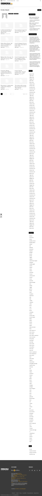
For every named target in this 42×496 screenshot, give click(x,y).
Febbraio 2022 (32, 163)
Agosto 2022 (31, 153)
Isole (30, 297)
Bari (30, 245)
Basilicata (31, 247)
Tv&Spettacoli (31, 433)
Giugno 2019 (31, 203)
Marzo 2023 (31, 142)
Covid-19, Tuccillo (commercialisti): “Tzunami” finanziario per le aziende (20, 72)
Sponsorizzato (32, 398)
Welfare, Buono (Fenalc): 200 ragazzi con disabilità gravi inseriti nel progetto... (6, 44)
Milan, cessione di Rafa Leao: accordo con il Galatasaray (34, 18)
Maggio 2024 (31, 118)
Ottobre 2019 (31, 196)
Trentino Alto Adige (32, 429)
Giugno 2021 (31, 176)
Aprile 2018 (31, 226)
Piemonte (31, 366)
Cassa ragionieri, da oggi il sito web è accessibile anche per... (21, 30)
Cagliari (30, 257)
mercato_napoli (32, 317)
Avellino (30, 244)
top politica (31, 419)
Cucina (30, 279)
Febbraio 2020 (32, 190)
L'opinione (31, 302)
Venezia (30, 439)
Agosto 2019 (31, 200)
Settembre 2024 (32, 112)
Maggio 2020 (31, 185)
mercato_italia (31, 315)
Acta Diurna (31, 237)
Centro (30, 269)
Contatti (17, 493)
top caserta (31, 410)
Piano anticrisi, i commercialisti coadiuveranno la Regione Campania (7, 86)
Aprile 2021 (31, 180)
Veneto (30, 438)
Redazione (13, 493)
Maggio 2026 (31, 78)
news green (31, 340)
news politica (31, 347)
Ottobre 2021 (31, 170)
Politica (30, 371)
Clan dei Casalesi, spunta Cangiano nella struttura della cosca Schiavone (34, 50)
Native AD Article (32, 327)
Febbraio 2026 (32, 83)
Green (30, 292)
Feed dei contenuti (32, 450)
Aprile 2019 (31, 206)
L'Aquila (30, 300)
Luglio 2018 (31, 221)
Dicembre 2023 (32, 127)
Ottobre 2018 (31, 216)
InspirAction (31, 295)
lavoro (30, 305)
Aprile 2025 (31, 100)
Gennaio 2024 (31, 125)
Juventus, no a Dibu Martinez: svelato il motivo (34, 21)
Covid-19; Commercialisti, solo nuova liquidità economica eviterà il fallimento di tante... (21, 58)
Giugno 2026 (31, 77)
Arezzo (30, 239)
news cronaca (31, 332)
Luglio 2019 (31, 201)
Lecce (30, 308)
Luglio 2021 (31, 175)
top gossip (31, 413)
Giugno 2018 (31, 223)
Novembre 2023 (32, 128)
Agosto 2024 (31, 113)
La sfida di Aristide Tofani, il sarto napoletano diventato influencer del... (6, 31)
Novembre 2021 (32, 168)
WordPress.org (32, 454)
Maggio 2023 (31, 138)
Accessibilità (24, 493)
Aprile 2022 (31, 160)
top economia (31, 411)
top (30, 408)
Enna (30, 284)
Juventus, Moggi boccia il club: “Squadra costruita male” (34, 29)
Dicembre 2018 (32, 213)
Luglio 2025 (31, 95)
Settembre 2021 (32, 171)
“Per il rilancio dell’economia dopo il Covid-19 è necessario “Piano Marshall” (20, 86)
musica (30, 323)
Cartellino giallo (32, 264)
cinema (30, 270)
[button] (40, 0)
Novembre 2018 (32, 214)
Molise (30, 320)
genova (30, 288)
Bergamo (31, 250)
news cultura (31, 333)
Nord (30, 356)
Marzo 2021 (31, 181)
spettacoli (31, 396)
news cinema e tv (32, 330)
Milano (30, 318)
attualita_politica (32, 242)
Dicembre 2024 (32, 107)
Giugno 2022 (31, 156)
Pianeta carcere (32, 365)
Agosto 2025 (31, 93)
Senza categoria (32, 388)
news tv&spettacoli (32, 353)
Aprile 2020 (31, 186)
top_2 (30, 424)
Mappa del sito (36, 493)
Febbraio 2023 (32, 143)
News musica (31, 345)
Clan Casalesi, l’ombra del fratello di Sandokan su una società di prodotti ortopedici (34, 38)
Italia (30, 298)
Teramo (30, 406)
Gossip (30, 290)
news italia (31, 342)
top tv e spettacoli (32, 423)
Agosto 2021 (31, 173)
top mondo (31, 416)
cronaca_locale (32, 275)
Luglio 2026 (31, 75)
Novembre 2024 (32, 108)
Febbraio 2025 (32, 103)
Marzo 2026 (31, 82)
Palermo (30, 360)
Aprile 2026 (31, 80)
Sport (30, 400)
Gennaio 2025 (31, 105)
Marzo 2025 (31, 102)
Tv (29, 431)
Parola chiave (31, 361)
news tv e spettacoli (32, 352)
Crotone (30, 277)
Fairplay (30, 285)
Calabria (30, 259)
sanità (30, 383)
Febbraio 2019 (32, 209)
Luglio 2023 (31, 135)
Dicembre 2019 (32, 193)
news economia (32, 337)
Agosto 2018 (31, 219)
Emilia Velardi (3, 33)
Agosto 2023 (31, 133)
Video (30, 441)
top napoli (31, 418)
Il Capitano (31, 293)
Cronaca (30, 274)
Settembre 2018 (32, 218)
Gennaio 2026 (31, 85)
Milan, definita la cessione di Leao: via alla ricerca (35, 26)
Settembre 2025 (32, 92)
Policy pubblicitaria (30, 493)
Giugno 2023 (31, 137)
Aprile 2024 (31, 120)
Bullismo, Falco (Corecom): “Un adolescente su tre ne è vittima (7, 57)
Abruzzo (30, 235)
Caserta (30, 265)
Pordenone (31, 373)
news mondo (31, 343)
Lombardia (31, 312)
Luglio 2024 (31, 115)
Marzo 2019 (31, 208)
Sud (30, 401)
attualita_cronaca (32, 240)
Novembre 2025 (32, 88)
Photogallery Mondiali (33, 363)
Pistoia (30, 370)
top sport (31, 421)
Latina (30, 303)
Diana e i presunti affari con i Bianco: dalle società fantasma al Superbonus (34, 41)
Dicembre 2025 (32, 87)
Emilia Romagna (32, 282)
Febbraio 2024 (32, 123)
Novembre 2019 (32, 195)
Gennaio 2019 (31, 211)
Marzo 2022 (31, 161)
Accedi (18, 0)
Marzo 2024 (31, 122)
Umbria (30, 434)
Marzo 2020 (31, 188)
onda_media (31, 358)
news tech (31, 350)
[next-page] (13, 94)
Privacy (20, 493)
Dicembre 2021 (32, 166)
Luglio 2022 (31, 155)
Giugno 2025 (31, 97)
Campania (31, 262)
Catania (30, 267)
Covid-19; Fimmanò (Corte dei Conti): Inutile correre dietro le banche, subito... (21, 44)
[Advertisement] (27, 3)
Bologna (30, 252)
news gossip (31, 338)
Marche (30, 313)
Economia (31, 280)
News (30, 328)
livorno (30, 310)
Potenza (30, 375)
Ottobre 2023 (31, 130)
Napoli (30, 325)
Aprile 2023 (31, 140)
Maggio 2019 (31, 205)
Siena (30, 393)
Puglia (30, 376)
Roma (30, 380)
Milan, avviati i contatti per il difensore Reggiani (34, 24)
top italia (30, 415)
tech (30, 405)
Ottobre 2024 (31, 110)
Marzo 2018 (31, 228)
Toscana (30, 428)
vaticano (30, 436)
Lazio (30, 307)
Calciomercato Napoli (33, 260)
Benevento (31, 249)
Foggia (30, 287)
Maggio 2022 (31, 158)
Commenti (31, 272)
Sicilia (30, 390)
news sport (31, 348)
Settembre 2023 (32, 132)
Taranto (30, 403)
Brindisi (30, 255)
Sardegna (31, 385)
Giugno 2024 (31, 117)
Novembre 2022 (32, 148)
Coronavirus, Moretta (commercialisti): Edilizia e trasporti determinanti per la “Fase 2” (6, 72)
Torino (30, 426)
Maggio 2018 (31, 224)
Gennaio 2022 (31, 165)
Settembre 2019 (32, 198)
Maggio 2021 (31, 178)
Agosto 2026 (31, 74)
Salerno (30, 381)
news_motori (31, 355)
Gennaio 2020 (31, 191)
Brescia (30, 254)
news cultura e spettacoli (33, 335)
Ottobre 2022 (31, 150)
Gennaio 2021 (31, 183)
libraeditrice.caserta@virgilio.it (20, 488)
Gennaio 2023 (31, 145)
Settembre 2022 (32, 151)
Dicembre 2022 (32, 146)
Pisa (30, 368)
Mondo (30, 322)
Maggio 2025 (31, 98)
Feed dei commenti (32, 452)
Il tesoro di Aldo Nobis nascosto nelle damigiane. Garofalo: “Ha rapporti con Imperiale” (34, 54)
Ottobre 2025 (31, 90)
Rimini (30, 378)
